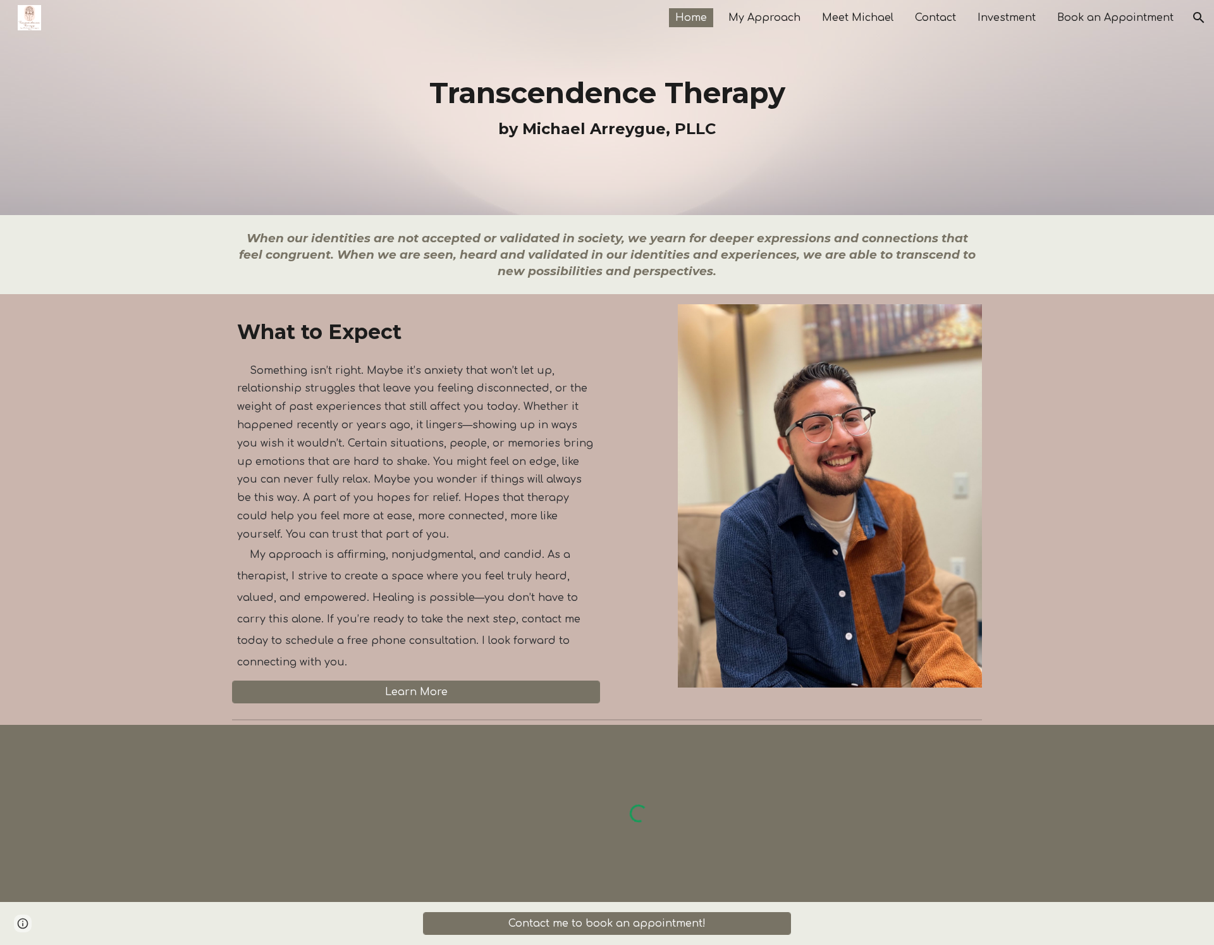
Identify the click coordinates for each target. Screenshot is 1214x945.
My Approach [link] (764, 17)
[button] (1199, 18)
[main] (606, 107)
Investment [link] (1007, 17)
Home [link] (691, 17)
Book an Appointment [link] (1115, 17)
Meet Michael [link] (857, 17)
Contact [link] (935, 17)
